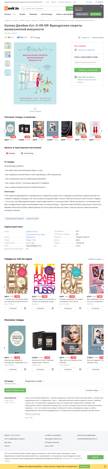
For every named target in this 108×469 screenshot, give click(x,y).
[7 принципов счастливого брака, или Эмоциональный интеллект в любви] (16, 279)
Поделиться (85, 38)
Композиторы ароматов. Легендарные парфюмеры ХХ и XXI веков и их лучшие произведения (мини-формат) (15, 361)
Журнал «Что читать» (12, 435)
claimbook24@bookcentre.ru (87, 439)
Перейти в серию (94, 259)
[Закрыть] (105, 466)
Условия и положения (53, 435)
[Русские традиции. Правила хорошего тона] (52, 129)
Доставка (89, 2)
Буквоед (12, 153)
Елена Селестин (9, 365)
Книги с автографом (65, 14)
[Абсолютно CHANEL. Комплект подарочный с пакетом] (24, 129)
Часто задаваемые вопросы (14, 439)
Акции (22, 14)
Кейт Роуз (90, 304)
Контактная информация (86, 435)
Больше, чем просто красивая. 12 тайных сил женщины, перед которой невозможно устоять (44, 300)
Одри (33, 243)
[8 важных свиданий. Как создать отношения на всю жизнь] (71, 279)
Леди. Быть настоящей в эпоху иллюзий (70, 361)
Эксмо (28, 243)
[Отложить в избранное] (25, 308)
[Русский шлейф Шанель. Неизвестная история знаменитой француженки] (67, 129)
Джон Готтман (9, 304)
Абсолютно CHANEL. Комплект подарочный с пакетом (43, 361)
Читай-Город (28, 153)
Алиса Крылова (64, 365)
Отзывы (10, 381)
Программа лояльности (53, 439)
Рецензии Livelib (34, 381)
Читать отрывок (35, 111)
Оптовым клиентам (64, 2)
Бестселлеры (46, 14)
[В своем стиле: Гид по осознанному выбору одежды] (81, 129)
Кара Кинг (35, 304)
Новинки (33, 14)
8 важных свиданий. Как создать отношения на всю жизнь (71, 300)
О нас (47, 2)
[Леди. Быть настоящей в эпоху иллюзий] (38, 129)
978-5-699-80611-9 (32, 246)
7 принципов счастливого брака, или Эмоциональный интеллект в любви (16, 300)
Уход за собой (32, 218)
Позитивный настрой (14, 218)
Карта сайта (49, 446)
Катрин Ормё (36, 365)
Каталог (7, 14)
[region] (8, 73)
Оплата (53, 2)
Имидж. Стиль (31, 240)
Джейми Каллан (32, 232)
